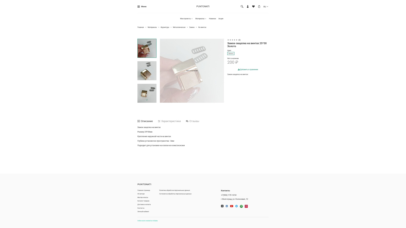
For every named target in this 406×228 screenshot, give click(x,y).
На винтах (202, 27)
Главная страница (143, 190)
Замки (191, 27)
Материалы (199, 19)
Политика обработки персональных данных (174, 190)
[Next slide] (147, 99)
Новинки (212, 19)
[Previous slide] (164, 70)
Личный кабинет (143, 211)
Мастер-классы (142, 197)
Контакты (140, 208)
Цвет (229, 51)
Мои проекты (185, 19)
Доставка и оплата (144, 204)
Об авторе (141, 194)
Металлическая (179, 27)
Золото (230, 53)
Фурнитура (165, 27)
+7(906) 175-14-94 (228, 195)
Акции (220, 19)
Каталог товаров (143, 201)
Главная (140, 27)
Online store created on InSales (147, 221)
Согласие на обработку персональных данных (175, 194)
